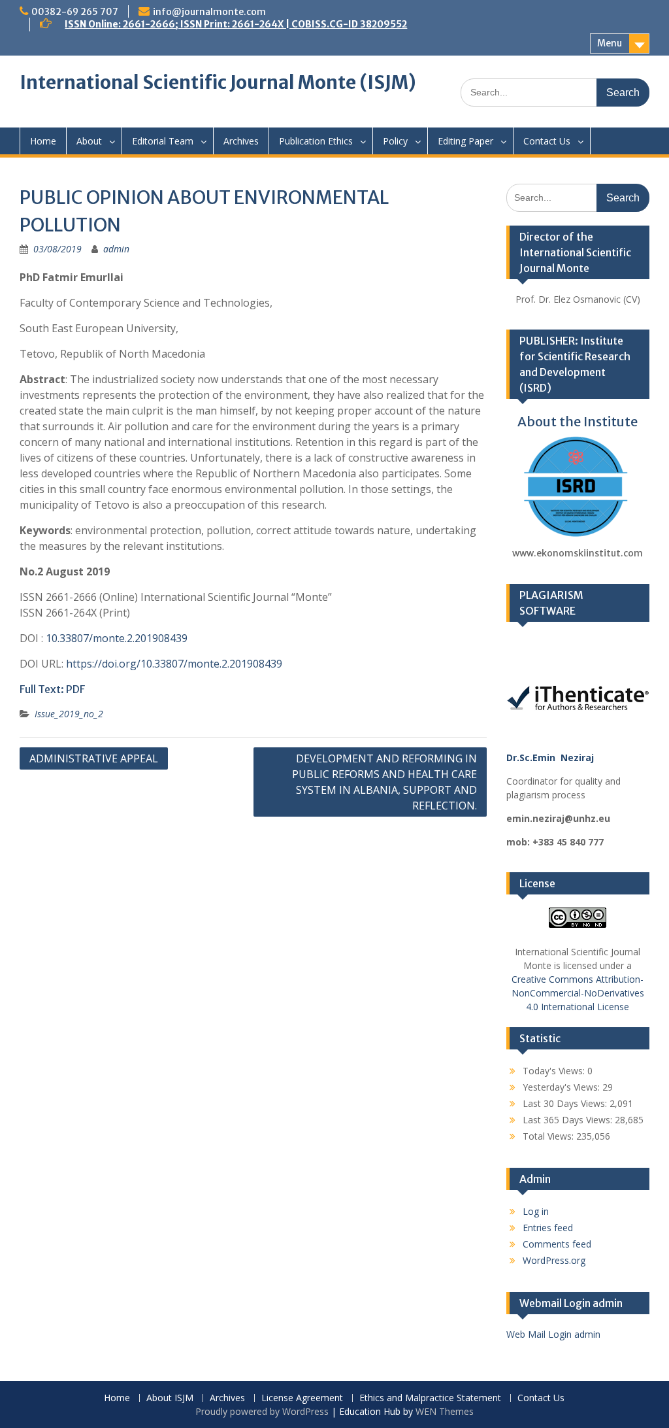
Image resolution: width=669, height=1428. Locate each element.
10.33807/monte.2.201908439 (117, 638)
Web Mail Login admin (553, 1334)
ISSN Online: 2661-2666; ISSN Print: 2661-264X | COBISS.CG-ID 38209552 (236, 24)
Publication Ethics (316, 141)
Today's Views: (555, 1070)
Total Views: (549, 1136)
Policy (395, 141)
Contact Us (546, 141)
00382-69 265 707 (74, 12)
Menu (609, 43)
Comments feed (557, 1244)
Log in (536, 1211)
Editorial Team (162, 141)
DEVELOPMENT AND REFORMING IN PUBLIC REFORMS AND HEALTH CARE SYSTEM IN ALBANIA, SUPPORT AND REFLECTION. (384, 782)
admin (116, 249)
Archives (241, 141)
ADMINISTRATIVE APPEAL (93, 758)
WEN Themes (445, 1411)
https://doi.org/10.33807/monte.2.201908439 (174, 663)
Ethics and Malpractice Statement (430, 1398)
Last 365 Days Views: (569, 1120)
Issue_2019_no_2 (69, 713)
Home (43, 141)
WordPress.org (554, 1260)
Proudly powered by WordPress (262, 1411)
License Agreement (302, 1398)
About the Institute (577, 421)
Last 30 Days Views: (566, 1103)
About (89, 141)
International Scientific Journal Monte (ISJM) (218, 82)
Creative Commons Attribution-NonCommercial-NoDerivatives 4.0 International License (578, 993)
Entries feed (548, 1227)
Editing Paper (465, 141)
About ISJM (169, 1398)
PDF (75, 689)
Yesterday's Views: (562, 1087)
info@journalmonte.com (209, 12)
